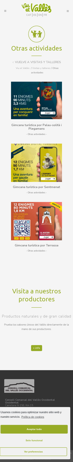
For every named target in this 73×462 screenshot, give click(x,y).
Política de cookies (32, 417)
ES (34, 15)
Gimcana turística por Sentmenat (36, 187)
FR (45, 15)
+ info (36, 348)
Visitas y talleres (41, 68)
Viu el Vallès (23, 68)
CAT (28, 15)
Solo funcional (34, 440)
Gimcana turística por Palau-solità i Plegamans (36, 127)
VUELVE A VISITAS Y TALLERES (36, 62)
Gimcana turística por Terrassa (36, 245)
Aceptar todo (34, 429)
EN (40, 15)
